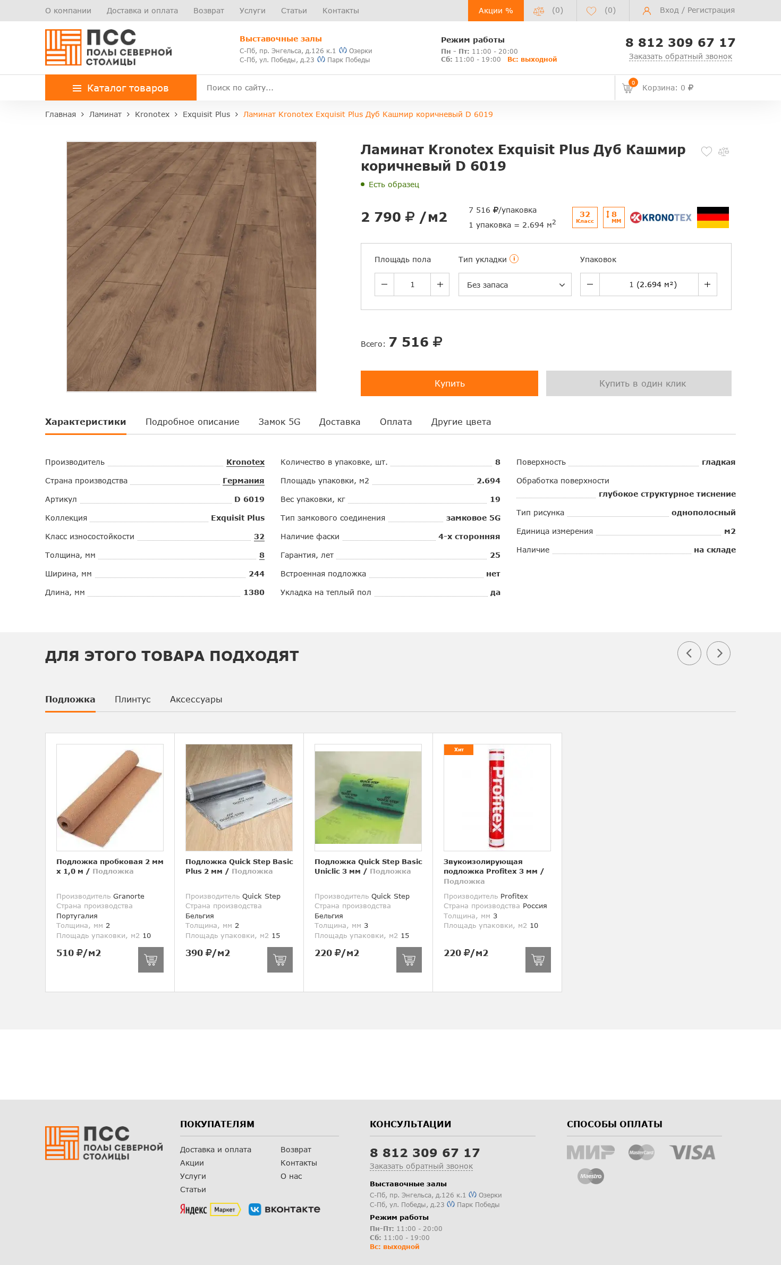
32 (259, 536)
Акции (192, 1162)
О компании (68, 10)
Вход (669, 9)
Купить (450, 383)
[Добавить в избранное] (707, 152)
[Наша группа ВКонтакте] (284, 1209)
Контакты (340, 10)
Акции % (496, 10)
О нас (291, 1175)
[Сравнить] (724, 152)
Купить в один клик (642, 383)
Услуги (253, 10)
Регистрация (711, 9)
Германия (244, 480)
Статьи (294, 10)
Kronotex (245, 461)
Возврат (208, 10)
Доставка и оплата (142, 10)
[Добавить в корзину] (151, 960)
